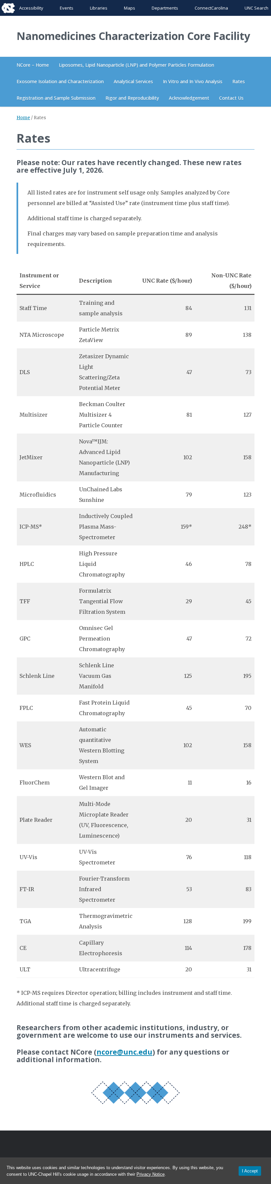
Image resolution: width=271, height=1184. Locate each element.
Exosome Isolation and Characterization (60, 81)
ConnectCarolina (211, 8)
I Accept (250, 1170)
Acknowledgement (189, 98)
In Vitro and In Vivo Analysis (192, 81)
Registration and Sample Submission (56, 98)
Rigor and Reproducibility (132, 98)
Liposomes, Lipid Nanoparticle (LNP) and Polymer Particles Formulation (136, 65)
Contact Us (231, 98)
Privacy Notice (150, 1174)
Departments (165, 8)
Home (23, 118)
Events (66, 8)
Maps (129, 8)
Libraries (98, 8)
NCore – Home (33, 65)
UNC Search (256, 8)
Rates (238, 81)
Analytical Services (133, 81)
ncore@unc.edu (124, 1052)
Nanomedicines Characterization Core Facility (133, 36)
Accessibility (31, 8)
